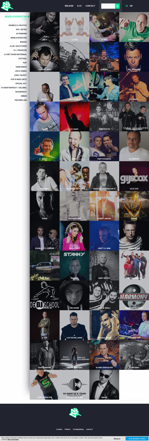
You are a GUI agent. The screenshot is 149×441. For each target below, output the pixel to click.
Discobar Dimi (134, 338)
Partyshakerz (104, 159)
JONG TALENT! (20, 75)
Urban (24, 96)
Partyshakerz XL (134, 278)
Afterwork (21, 34)
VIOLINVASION (74, 218)
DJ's (79, 6)
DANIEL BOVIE (134, 248)
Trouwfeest (21, 92)
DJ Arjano (134, 367)
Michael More (104, 338)
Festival (22, 58)
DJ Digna (104, 99)
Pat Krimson (134, 69)
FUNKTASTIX (104, 129)
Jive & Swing (21, 71)
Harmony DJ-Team (134, 308)
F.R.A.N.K (45, 99)
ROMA (44, 218)
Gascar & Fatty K (74, 189)
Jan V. (45, 40)
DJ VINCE (134, 99)
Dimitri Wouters (74, 367)
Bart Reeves (104, 278)
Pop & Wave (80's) (19, 79)
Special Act (21, 83)
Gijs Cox (134, 189)
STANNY (74, 278)
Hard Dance (21, 67)
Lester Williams (74, 338)
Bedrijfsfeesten (16, 16)
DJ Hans (74, 129)
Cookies (59, 429)
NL (127, 6)
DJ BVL (104, 40)
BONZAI (23, 42)
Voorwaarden (78, 429)
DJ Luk (45, 129)
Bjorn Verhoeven (104, 367)
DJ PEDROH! (134, 159)
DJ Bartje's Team (74, 397)
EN (131, 6)
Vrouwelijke (21, 100)
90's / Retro (21, 29)
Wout (44, 159)
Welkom (69, 6)
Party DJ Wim (104, 248)
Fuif (25, 63)
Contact (90, 6)
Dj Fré (74, 40)
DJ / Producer (20, 50)
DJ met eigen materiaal (15, 54)
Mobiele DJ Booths (18, 25)
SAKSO (74, 159)
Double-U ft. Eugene (44, 248)
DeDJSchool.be (45, 308)
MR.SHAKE (74, 308)
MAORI (104, 397)
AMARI (134, 218)
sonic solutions (134, 129)
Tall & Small (104, 308)
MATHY (74, 69)
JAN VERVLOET (134, 40)
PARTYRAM (44, 278)
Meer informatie (13, 439)
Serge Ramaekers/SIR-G (104, 189)
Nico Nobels (74, 99)
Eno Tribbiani (44, 367)
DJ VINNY (45, 189)
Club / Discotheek (18, 46)
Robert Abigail (104, 218)
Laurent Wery (44, 69)
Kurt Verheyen (45, 397)
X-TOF (44, 338)
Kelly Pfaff (74, 248)
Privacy (68, 429)
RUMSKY (104, 69)
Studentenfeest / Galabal (14, 88)
